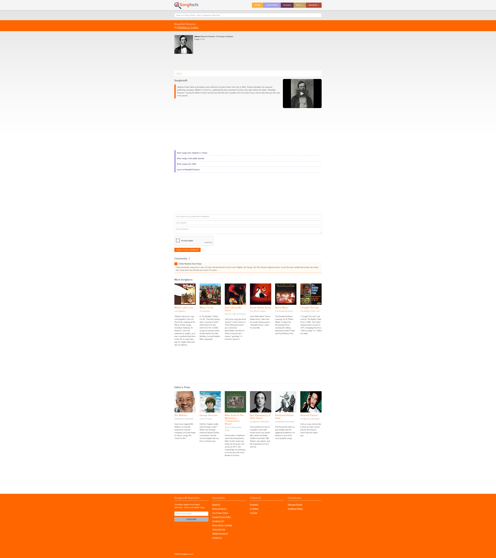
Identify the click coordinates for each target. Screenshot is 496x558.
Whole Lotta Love (183, 307)
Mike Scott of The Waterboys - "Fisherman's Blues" (234, 419)
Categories (272, 5)
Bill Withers (180, 415)
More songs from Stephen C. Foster (192, 153)
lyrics (179, 73)
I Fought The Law (309, 307)
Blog (299, 5)
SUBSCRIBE (191, 519)
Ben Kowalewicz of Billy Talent (260, 416)
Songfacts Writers (295, 509)
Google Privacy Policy (221, 517)
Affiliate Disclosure (220, 533)
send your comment (187, 250)
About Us (216, 504)
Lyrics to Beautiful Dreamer (188, 169)
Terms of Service (219, 509)
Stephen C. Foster (188, 27)
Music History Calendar (222, 525)
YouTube (253, 513)
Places (287, 5)
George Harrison (209, 415)
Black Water (281, 307)
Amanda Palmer (309, 415)
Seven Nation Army (260, 307)
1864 (202, 39)
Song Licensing (218, 529)
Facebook (254, 504)
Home (257, 5)
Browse (313, 5)
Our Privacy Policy (220, 513)
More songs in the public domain (190, 158)
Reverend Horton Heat (284, 416)
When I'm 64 (206, 307)
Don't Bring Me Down (233, 309)
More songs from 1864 (186, 164)
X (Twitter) (254, 509)
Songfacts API (218, 521)
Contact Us (217, 538)
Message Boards (295, 504)
